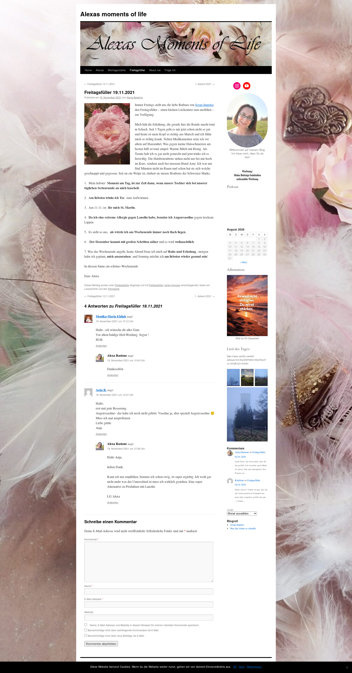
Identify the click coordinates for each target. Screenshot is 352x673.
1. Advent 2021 (205, 84)
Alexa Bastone (135, 97)
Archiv (230, 509)
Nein (242, 666)
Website (88, 612)
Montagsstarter (117, 70)
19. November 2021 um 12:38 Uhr (126, 448)
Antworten (101, 345)
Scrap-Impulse (204, 105)
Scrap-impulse (237, 524)
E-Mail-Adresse (93, 599)
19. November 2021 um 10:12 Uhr (114, 321)
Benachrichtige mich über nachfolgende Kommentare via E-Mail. (123, 630)
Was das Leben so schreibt (243, 528)
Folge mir (170, 70)
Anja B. (101, 389)
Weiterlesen (254, 666)
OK (235, 666)
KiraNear (239, 480)
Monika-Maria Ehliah (111, 316)
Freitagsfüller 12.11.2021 (99, 84)
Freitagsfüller (137, 70)
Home (88, 70)
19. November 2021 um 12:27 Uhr (114, 394)
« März (243, 262)
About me (155, 70)
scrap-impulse (172, 285)
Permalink (113, 288)
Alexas (100, 70)
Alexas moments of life (113, 13)
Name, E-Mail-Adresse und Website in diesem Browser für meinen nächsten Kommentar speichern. (144, 625)
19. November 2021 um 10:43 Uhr (126, 360)
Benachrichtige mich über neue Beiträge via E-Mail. (116, 635)
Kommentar (91, 539)
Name (88, 586)
